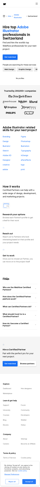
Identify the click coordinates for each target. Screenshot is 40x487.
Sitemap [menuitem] (24, 439)
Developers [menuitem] (25, 415)
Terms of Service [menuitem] (9, 458)
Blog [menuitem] (4, 420)
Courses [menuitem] (6, 415)
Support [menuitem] (6, 405)
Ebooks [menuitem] (6, 425)
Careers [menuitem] (6, 444)
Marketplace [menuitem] (7, 393)
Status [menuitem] (23, 425)
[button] (20, 288)
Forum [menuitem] (23, 405)
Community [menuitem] (25, 410)
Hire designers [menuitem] (26, 388)
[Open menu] (36, 4)
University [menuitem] (6, 410)
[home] (4, 4)
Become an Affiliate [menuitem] (28, 444)
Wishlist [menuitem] (23, 420)
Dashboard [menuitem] (7, 388)
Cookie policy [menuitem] (26, 458)
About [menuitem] (5, 439)
